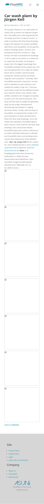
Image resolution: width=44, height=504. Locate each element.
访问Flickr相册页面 (11, 425)
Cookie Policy (14, 454)
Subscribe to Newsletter (18, 460)
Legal (11, 457)
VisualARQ (13, 474)
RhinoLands (13, 477)
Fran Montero (12, 25)
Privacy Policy (14, 451)
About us (12, 471)
